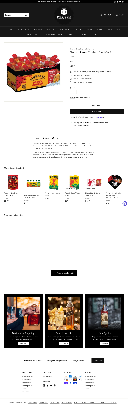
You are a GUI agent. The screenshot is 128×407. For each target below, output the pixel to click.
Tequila (89, 29)
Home (11, 29)
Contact (97, 34)
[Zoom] (33, 72)
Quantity (73, 88)
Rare (37, 34)
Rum (29, 34)
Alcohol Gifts (89, 49)
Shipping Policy (27, 386)
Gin (118, 29)
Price (72, 62)
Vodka (78, 29)
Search (24, 389)
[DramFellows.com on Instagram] (44, 385)
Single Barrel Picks (54, 34)
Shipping (72, 97)
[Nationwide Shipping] (23, 313)
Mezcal (100, 29)
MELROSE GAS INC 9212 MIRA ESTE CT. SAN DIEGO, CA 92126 (95, 402)
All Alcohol (24, 29)
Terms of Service (27, 376)
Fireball (72, 56)
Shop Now (105, 343)
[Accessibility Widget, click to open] (124, 203)
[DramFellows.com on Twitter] (51, 385)
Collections (79, 49)
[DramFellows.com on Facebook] (48, 385)
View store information (81, 128)
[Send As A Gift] (64, 313)
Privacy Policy (27, 379)
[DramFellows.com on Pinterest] (55, 385)
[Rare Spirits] (104, 313)
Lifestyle (72, 34)
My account (26, 392)
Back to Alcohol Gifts (65, 273)
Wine (110, 29)
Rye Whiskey (64, 29)
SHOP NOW (23, 343)
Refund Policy (27, 383)
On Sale (85, 34)
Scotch (50, 29)
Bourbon (38, 29)
